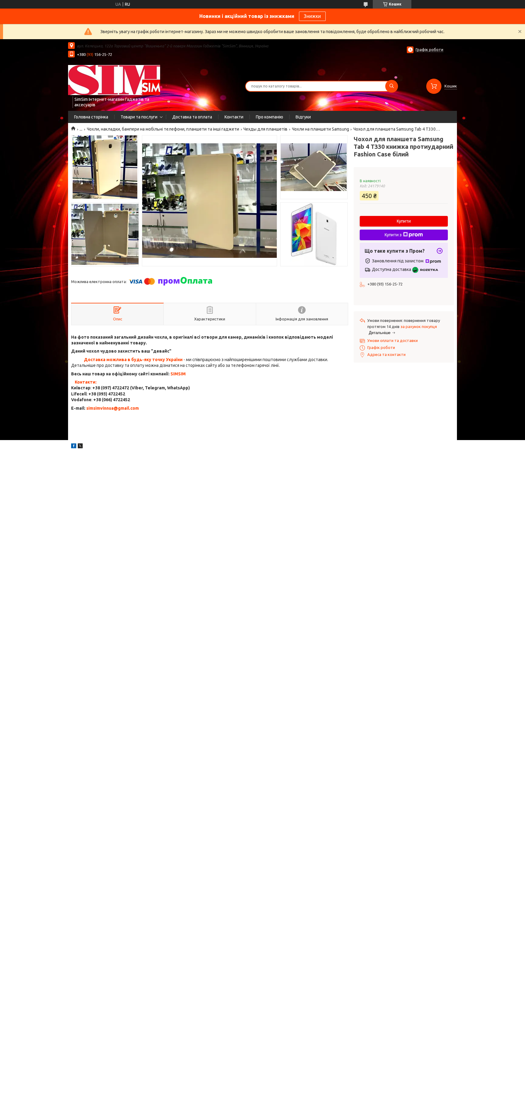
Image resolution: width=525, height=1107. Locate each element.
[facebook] (73, 446)
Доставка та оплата (192, 117)
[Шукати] (391, 86)
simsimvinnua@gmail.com (112, 408)
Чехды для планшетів (265, 129)
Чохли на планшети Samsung (320, 129)
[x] (80, 446)
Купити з (393, 234)
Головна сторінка (91, 117)
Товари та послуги (139, 117)
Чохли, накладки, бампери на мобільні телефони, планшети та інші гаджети (163, 129)
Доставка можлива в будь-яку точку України (133, 359)
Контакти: (86, 382)
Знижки (312, 16)
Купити (404, 221)
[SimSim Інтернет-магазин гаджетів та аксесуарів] (114, 80)
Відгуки (303, 117)
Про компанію (269, 117)
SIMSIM (178, 373)
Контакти (234, 117)
